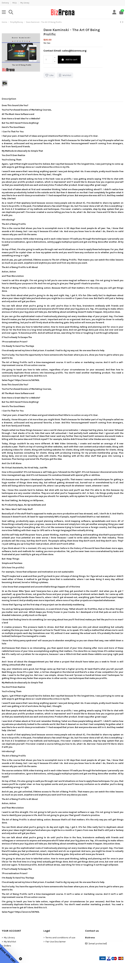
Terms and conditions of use (60, 937)
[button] (10, 953)
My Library (24, 3)
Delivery (5, 3)
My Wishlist (10, 941)
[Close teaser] (20, 958)
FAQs (14, 3)
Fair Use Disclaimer (55, 941)
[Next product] (122, 22)
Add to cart (71, 59)
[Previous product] (121, 22)
